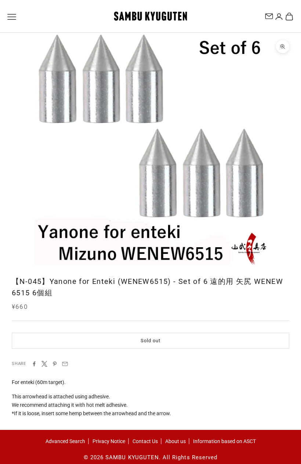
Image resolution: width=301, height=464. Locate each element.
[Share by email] (65, 364)
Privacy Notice (109, 441)
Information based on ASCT (224, 441)
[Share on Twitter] (44, 364)
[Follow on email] (269, 16)
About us (175, 441)
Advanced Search (65, 441)
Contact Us (145, 441)
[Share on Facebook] (34, 364)
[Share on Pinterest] (55, 364)
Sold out (150, 340)
